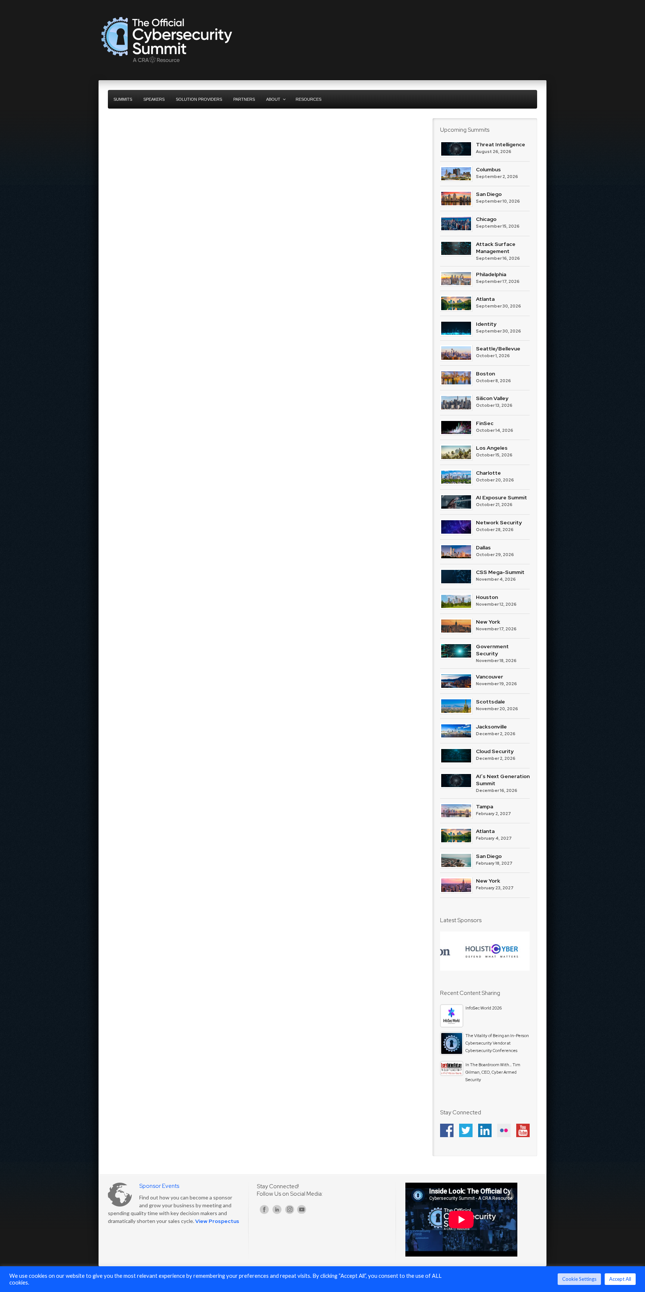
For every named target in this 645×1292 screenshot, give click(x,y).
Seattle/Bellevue (498, 348)
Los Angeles (492, 447)
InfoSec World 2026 (483, 1008)
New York (488, 621)
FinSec (484, 423)
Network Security (499, 522)
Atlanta (485, 299)
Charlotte (488, 472)
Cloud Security (495, 751)
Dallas (483, 547)
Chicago (486, 219)
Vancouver (489, 676)
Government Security (492, 650)
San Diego (489, 194)
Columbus (488, 169)
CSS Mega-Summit (500, 572)
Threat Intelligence (500, 144)
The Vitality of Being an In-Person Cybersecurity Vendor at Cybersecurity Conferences (497, 1043)
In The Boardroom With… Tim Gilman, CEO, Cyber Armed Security (492, 1072)
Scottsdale (490, 701)
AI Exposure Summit (501, 497)
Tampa (484, 806)
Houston (487, 597)
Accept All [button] (620, 1279)
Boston (485, 373)
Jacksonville (491, 726)
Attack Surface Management (495, 248)
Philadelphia (491, 274)
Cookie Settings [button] (579, 1279)
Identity (486, 324)
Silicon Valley (492, 398)
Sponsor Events (159, 1186)
